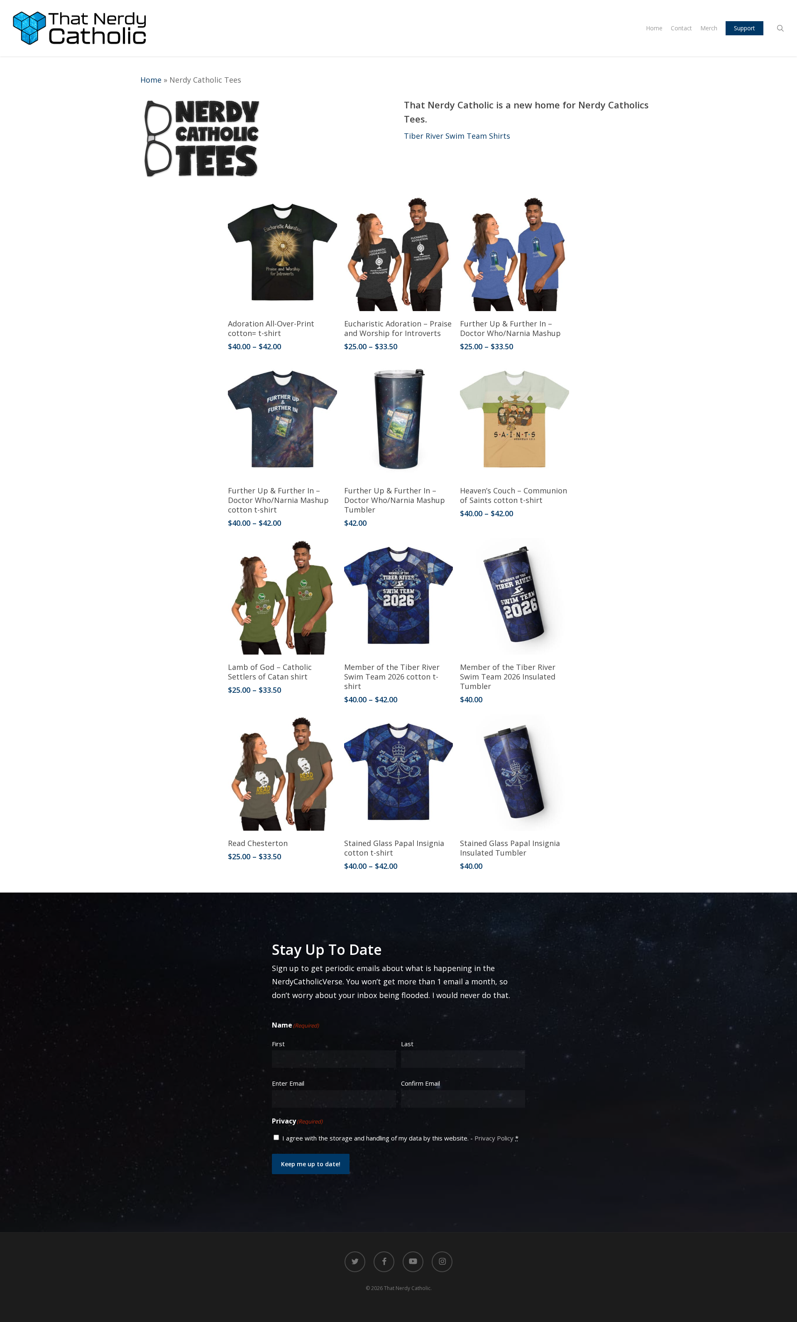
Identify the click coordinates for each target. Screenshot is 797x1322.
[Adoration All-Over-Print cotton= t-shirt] (282, 253)
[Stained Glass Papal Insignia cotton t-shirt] (398, 772)
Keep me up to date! (310, 1164)
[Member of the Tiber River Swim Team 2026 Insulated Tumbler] (514, 596)
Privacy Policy (493, 1138)
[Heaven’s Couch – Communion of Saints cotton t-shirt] (514, 420)
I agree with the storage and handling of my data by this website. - (400, 1138)
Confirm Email (420, 1083)
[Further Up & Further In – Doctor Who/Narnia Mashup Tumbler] (398, 420)
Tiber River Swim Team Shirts (457, 136)
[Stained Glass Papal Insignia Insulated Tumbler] (514, 772)
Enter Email (288, 1083)
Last (407, 1044)
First (278, 1044)
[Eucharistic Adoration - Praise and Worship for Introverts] (398, 253)
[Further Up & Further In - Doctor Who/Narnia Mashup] (514, 253)
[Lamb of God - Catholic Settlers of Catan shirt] (282, 596)
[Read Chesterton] (282, 772)
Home (150, 80)
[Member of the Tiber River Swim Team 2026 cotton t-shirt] (398, 596)
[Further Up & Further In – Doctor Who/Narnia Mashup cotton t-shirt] (282, 420)
